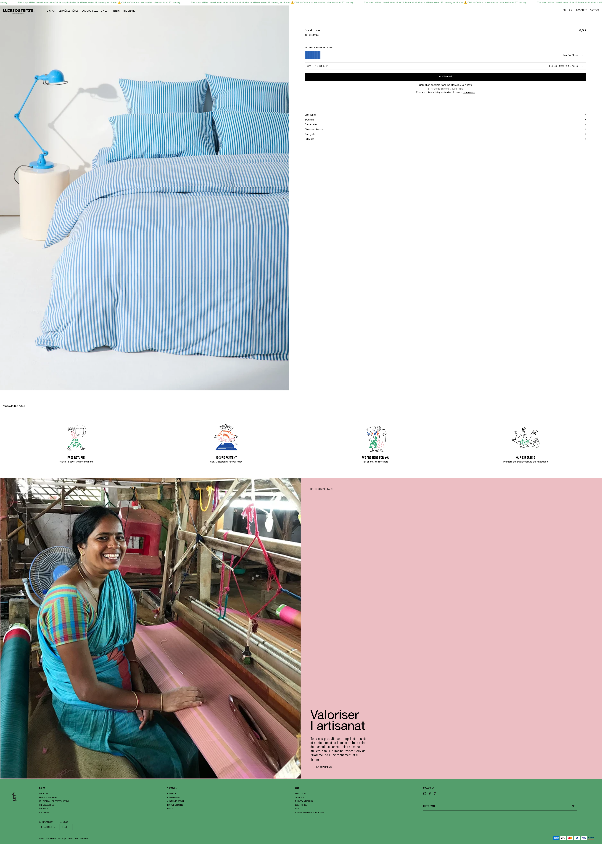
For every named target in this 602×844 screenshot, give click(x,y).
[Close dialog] (333, 378)
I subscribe (301, 461)
